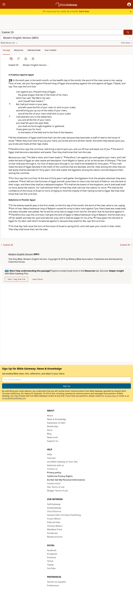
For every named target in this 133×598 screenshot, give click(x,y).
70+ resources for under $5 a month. (65, 11)
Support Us (52, 441)
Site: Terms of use (55, 487)
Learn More (37, 279)
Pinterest (51, 557)
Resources (18, 50)
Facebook (51, 550)
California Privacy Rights (60, 476)
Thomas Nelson (54, 526)
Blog (49, 433)
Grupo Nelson (54, 518)
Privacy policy (54, 472)
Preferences (53, 585)
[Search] (128, 32)
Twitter (50, 564)
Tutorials (51, 458)
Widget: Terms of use (57, 490)
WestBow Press (54, 529)
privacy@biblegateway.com (14, 398)
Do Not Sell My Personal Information (66, 479)
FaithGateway (53, 504)
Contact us (52, 468)
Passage (6, 50)
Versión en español (56, 581)
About (50, 415)
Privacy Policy (110, 396)
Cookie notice (53, 483)
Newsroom (52, 437)
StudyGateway (54, 507)
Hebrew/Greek (34, 50)
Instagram (52, 553)
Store (49, 430)
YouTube (51, 568)
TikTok (50, 561)
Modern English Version (20, 254)
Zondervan (52, 533)
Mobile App (52, 426)
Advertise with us (55, 465)
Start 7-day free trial (16, 279)
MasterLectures (54, 536)
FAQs (49, 454)
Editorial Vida (53, 522)
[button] (129, 4)
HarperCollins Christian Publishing (64, 515)
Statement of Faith (56, 422)
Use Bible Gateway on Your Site (62, 461)
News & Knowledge (56, 419)
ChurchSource (54, 511)
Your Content (50, 50)
